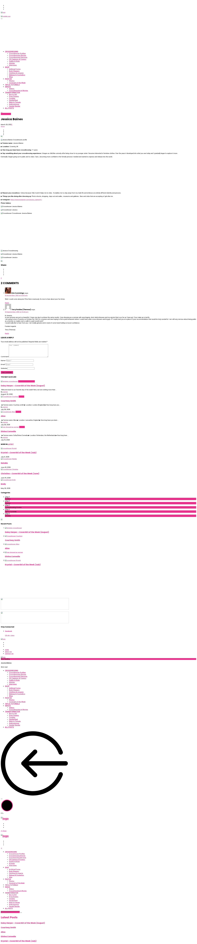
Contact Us (9, 653)
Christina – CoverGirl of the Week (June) (20, 473)
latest (3, 114)
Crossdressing (11, 52)
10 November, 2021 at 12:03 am (16, 295)
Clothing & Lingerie (16, 73)
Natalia (4, 463)
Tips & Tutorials (12, 85)
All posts (9, 108)
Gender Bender (14, 106)
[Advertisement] (98, 34)
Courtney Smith (8, 401)
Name (4, 360)
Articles (12, 63)
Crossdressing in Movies (18, 91)
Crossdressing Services (18, 57)
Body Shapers (14, 71)
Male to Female (15, 102)
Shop (7, 67)
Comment (5, 357)
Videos (8, 87)
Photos (8, 79)
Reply (7, 303)
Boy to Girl (13, 94)
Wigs (11, 77)
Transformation (12, 93)
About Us (8, 652)
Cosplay (12, 98)
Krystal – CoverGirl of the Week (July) (19, 452)
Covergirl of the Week (17, 83)
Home (7, 650)
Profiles (8, 114)
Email (3, 364)
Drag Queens (14, 96)
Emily (3, 484)
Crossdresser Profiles (17, 53)
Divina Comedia (8, 431)
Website (4, 368)
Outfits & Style (14, 61)
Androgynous (14, 104)
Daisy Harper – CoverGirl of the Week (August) (23, 385)
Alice (3, 416)
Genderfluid (13, 100)
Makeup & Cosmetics (17, 75)
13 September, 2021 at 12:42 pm (16, 312)
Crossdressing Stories (17, 55)
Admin (5, 392)
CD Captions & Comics (17, 59)
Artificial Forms (15, 69)
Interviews (13, 65)
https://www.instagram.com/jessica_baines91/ (26, 200)
